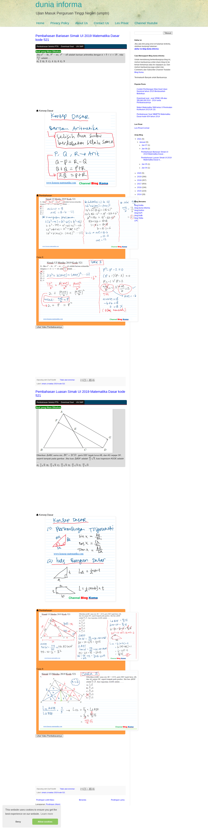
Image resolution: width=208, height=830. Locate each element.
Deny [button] (18, 821)
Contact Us (101, 23)
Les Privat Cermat (141, 128)
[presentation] (45, 54)
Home (40, 23)
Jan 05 (145, 164)
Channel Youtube (146, 23)
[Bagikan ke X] (87, 380)
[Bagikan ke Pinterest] (93, 380)
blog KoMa (138, 205)
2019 (139, 177)
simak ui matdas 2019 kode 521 (53, 384)
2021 (139, 139)
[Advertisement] (80, 87)
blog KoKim (139, 210)
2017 (139, 184)
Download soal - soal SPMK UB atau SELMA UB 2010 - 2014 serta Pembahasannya (152, 100)
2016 (139, 187)
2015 (139, 191)
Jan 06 (145, 149)
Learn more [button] (47, 814)
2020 (139, 173)
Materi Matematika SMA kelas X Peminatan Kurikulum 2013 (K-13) (154, 108)
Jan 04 (145, 168)
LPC (136, 221)
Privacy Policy (59, 23)
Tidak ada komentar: (68, 380)
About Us (81, 23)
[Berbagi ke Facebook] (90, 380)
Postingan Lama (118, 800)
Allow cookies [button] (45, 821)
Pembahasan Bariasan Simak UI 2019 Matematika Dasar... (154, 153)
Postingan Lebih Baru (45, 800)
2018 (139, 180)
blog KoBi (138, 215)
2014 (139, 194)
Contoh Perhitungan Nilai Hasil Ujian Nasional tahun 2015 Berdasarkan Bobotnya (152, 91)
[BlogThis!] (84, 380)
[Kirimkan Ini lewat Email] (81, 380)
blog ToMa (138, 218)
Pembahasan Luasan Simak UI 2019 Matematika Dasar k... (156, 159)
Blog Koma (139, 72)
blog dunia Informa (142, 208)
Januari (142, 142)
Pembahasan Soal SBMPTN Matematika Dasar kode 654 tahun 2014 (153, 115)
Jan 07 (145, 145)
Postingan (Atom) (53, 804)
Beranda (82, 800)
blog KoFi (138, 213)
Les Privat (122, 23)
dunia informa (58, 4)
